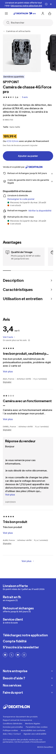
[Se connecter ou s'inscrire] (42, 13)
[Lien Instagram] (24, 655)
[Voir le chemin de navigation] (4, 31)
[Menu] (6, 13)
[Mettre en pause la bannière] (46, 4)
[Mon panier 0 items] (49, 13)
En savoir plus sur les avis (15, 340)
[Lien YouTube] (18, 655)
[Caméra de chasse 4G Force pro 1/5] (22, 53)
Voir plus (10, 494)
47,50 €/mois (12, 141)
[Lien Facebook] (5, 655)
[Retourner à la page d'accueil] (24, 13)
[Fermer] (51, 4)
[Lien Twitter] (11, 655)
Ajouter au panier (28, 155)
